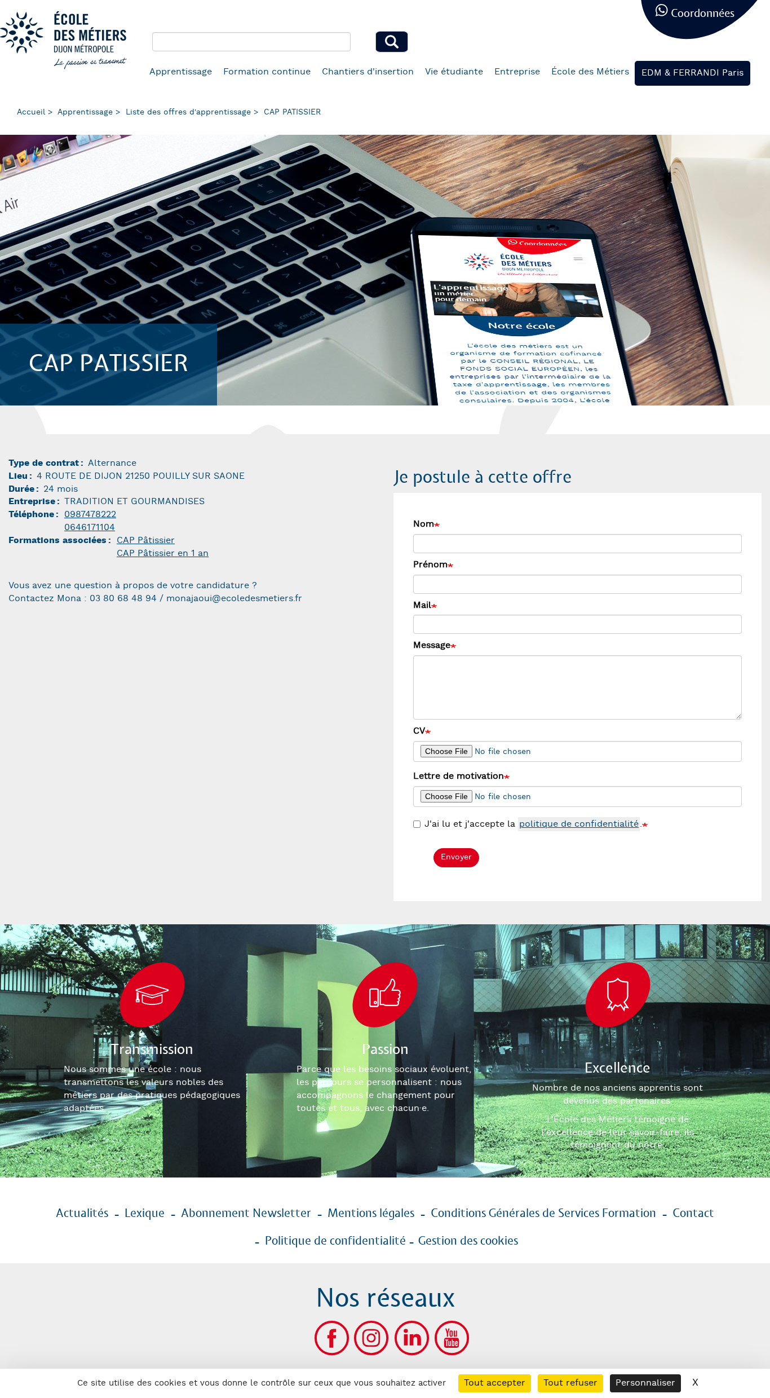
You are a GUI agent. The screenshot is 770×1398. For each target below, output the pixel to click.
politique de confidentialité (579, 824)
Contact (693, 1213)
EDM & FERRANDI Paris (692, 73)
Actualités (82, 1213)
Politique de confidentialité (335, 1241)
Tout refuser (570, 1383)
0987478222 (90, 515)
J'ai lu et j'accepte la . (533, 824)
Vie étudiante (454, 72)
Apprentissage (180, 72)
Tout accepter (494, 1383)
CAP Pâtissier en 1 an (163, 553)
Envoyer (456, 857)
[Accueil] (67, 40)
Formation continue (267, 72)
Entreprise (517, 72)
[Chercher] (391, 41)
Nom (423, 524)
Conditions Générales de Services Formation (543, 1213)
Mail (422, 605)
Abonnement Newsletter (246, 1213)
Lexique (145, 1213)
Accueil (31, 112)
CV (419, 731)
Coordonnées (702, 13)
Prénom (430, 565)
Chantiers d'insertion (368, 72)
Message (431, 645)
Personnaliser (645, 1383)
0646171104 (89, 527)
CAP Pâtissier (146, 540)
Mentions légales (371, 1213)
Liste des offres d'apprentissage (188, 112)
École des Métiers (590, 72)
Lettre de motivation (458, 776)
